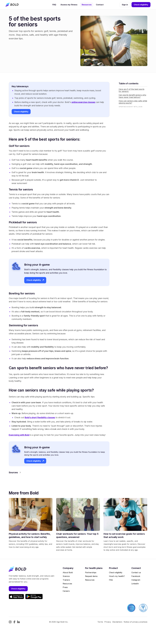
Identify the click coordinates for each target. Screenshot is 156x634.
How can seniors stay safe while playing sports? (133, 102)
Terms (100, 622)
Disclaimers (117, 622)
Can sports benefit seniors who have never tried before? (132, 96)
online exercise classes (83, 102)
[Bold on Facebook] (14, 621)
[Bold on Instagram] (10, 621)
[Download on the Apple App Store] (16, 596)
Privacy (107, 622)
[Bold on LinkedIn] (18, 621)
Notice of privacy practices (135, 622)
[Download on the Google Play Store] (34, 596)
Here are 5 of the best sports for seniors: (131, 90)
